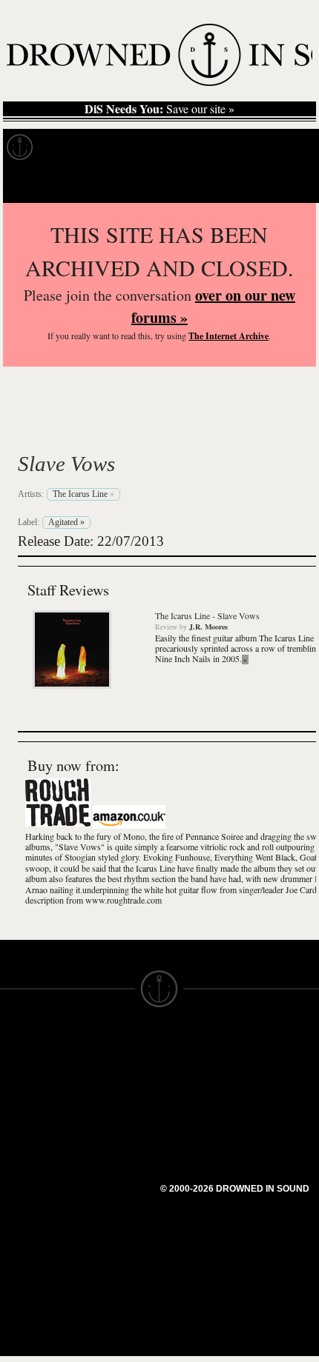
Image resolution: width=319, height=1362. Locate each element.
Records (74, 147)
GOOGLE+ (108, 1118)
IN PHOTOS (31, 1126)
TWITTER (104, 1145)
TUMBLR (103, 1172)
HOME (17, 1072)
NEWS (16, 1099)
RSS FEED (108, 1198)
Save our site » (159, 108)
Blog (279, 147)
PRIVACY (184, 1072)
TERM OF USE (198, 1059)
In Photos (217, 147)
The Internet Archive (228, 336)
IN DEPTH (26, 1112)
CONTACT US (116, 1046)
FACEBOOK (111, 1132)
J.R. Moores (208, 626)
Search (286, 184)
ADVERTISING (197, 1086)
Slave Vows (66, 463)
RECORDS (28, 1139)
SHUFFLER (109, 1158)
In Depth (144, 147)
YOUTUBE (107, 1185)
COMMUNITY (35, 1232)
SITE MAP (26, 1086)
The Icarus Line (119, 429)
